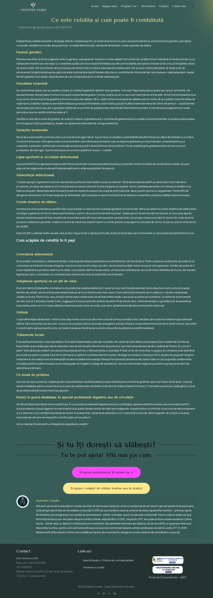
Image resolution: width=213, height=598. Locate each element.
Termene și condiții (93, 567)
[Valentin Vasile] (33, 6)
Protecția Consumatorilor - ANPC (168, 577)
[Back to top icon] (198, 591)
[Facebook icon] (98, 593)
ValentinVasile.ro (92, 560)
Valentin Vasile (44, 27)
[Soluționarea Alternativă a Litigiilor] (168, 563)
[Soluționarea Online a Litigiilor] (167, 573)
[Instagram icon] (104, 593)
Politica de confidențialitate (118, 560)
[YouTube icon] (109, 593)
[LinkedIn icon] (115, 593)
